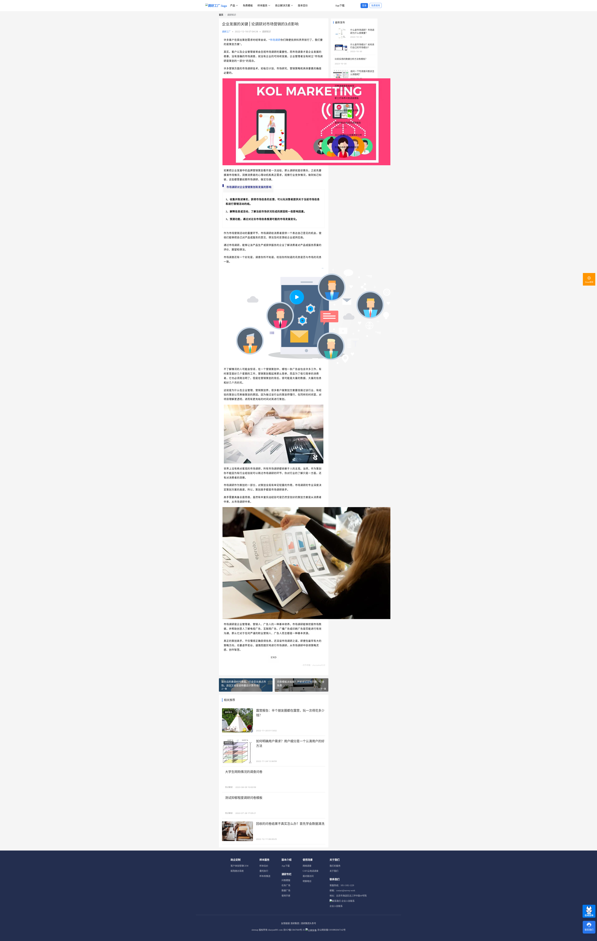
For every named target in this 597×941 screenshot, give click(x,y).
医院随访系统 (237, 871)
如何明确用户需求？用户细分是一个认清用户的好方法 (290, 743)
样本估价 (263, 866)
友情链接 (285, 923)
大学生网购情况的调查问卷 (243, 772)
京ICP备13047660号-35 (294, 930)
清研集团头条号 (308, 923)
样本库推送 (264, 876)
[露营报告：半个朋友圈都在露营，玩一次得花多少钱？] (237, 720)
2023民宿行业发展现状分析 (348, 135)
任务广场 (286, 885)
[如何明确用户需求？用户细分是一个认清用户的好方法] (237, 751)
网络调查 (307, 866)
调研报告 (228, 712)
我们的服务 (335, 866)
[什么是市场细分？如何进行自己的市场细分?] (341, 48)
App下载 (340, 5)
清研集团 (294, 923)
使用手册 (286, 896)
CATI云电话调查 (310, 871)
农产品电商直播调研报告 (347, 147)
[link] (221, 14)
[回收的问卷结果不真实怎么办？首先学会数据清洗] (237, 831)
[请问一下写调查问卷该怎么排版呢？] (341, 74)
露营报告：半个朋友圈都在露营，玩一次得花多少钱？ (290, 713)
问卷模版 (286, 880)
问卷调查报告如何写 (344, 85)
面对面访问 (308, 876)
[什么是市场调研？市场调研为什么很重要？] (341, 33)
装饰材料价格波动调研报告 (348, 122)
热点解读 (229, 787)
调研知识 (266, 31)
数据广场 (286, 890)
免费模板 (248, 5)
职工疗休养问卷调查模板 (347, 98)
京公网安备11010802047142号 (331, 930)
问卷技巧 (228, 825)
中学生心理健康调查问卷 (347, 110)
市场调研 (275, 40)
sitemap (255, 930)
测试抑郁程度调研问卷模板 (243, 798)
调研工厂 (226, 31)
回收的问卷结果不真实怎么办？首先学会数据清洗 (290, 824)
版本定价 (303, 5)
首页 (221, 14)
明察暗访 (307, 881)
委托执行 (263, 871)
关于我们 (334, 871)
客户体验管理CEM (239, 866)
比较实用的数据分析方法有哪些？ (351, 59)
